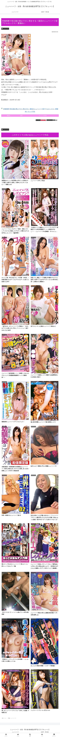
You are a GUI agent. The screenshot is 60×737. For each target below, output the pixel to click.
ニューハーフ (6, 28)
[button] (55, 410)
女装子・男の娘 (45, 732)
